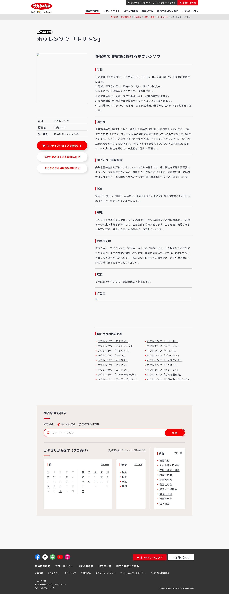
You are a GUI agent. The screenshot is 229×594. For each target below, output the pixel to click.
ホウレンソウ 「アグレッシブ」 (115, 345)
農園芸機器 (165, 475)
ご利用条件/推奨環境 (159, 573)
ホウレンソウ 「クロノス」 (162, 350)
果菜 (124, 481)
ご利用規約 (86, 573)
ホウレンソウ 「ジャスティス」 (164, 360)
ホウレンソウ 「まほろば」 (113, 341)
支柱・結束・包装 (169, 470)
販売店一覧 (104, 566)
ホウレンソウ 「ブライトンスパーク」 (168, 379)
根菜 (124, 476)
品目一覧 (105, 464)
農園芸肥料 (165, 494)
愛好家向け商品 (90, 424)
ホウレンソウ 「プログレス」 (163, 355)
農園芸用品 (165, 484)
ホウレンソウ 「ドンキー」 (162, 365)
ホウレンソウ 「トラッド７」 (114, 350)
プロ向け (137, 17)
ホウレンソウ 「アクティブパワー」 (118, 379)
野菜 (146, 17)
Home (115, 17)
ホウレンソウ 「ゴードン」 (113, 369)
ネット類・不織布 (169, 465)
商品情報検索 (126, 17)
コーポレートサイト (166, 2)
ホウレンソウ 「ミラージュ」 (163, 345)
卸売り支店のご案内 (127, 566)
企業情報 (39, 573)
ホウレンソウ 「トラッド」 (162, 341)
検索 (174, 433)
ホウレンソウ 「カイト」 (112, 355)
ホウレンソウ (163, 17)
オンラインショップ (140, 2)
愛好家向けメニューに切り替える (127, 450)
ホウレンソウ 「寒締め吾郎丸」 (165, 374)
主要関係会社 (54, 573)
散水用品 (164, 503)
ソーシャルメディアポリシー (133, 573)
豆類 (124, 486)
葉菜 (152, 17)
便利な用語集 (85, 566)
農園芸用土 (165, 498)
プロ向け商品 (68, 424)
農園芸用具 (165, 479)
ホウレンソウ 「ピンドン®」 (163, 369)
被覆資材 (164, 460)
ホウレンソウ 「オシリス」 (113, 360)
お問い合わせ (182, 557)
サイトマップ (70, 573)
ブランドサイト (64, 566)
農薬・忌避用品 (168, 489)
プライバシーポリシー (105, 573)
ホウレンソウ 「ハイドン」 (113, 365)
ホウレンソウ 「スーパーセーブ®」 (117, 374)
